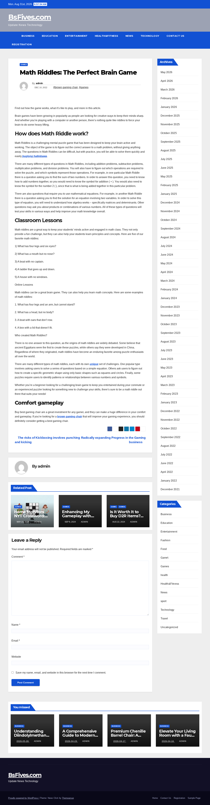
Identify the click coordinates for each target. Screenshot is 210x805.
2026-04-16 (168, 741)
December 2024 (170, 202)
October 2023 (169, 324)
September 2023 (170, 333)
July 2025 (166, 159)
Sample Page (194, 798)
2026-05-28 (23, 741)
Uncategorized (169, 627)
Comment (17, 556)
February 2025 (169, 185)
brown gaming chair (69, 416)
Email (15, 640)
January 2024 (169, 298)
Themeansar (68, 798)
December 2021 (170, 489)
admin (39, 83)
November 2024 (170, 211)
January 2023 (169, 402)
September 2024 (170, 228)
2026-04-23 (71, 741)
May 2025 (166, 176)
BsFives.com (29, 17)
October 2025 (169, 133)
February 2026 (169, 98)
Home (155, 798)
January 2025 (169, 193)
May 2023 (166, 367)
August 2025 (168, 150)
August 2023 (168, 341)
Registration (22, 44)
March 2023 (168, 385)
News (129, 35)
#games (83, 87)
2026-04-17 (119, 741)
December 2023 (170, 306)
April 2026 (167, 81)
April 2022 (167, 472)
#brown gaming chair (65, 87)
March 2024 (168, 280)
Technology (150, 35)
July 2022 (166, 454)
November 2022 (170, 419)
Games (24, 64)
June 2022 (167, 463)
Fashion (165, 540)
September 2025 (170, 141)
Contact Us (175, 35)
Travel (164, 618)
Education (50, 35)
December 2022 (170, 411)
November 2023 (170, 315)
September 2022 (170, 437)
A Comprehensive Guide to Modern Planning (79, 735)
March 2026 (168, 89)
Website (16, 656)
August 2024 (168, 237)
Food (164, 549)
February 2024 (169, 289)
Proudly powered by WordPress (23, 798)
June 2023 (167, 359)
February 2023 (169, 393)
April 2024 (167, 272)
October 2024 (169, 220)
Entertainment (76, 35)
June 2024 (167, 254)
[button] (199, 40)
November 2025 (170, 124)
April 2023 (167, 376)
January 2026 (169, 107)
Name (15, 624)
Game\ (113, 507)
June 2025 (167, 167)
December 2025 (170, 115)
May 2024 (166, 263)
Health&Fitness (106, 35)
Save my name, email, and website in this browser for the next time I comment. (61, 672)
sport (164, 601)
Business (28, 35)
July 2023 (166, 350)
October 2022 (169, 428)
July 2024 (166, 246)
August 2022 (168, 445)
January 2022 (169, 480)
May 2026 (166, 72)
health (164, 575)
